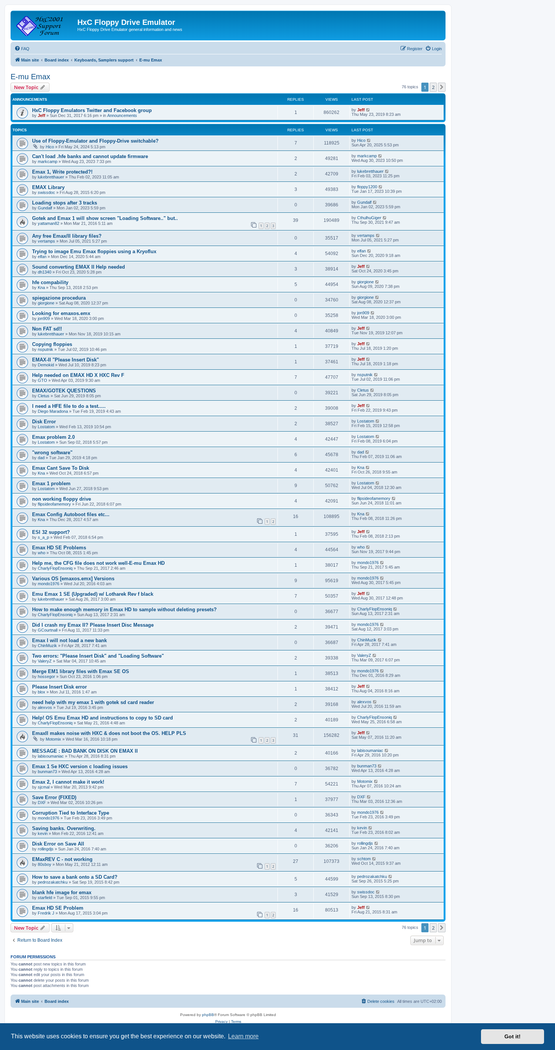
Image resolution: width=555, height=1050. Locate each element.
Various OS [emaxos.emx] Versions (73, 578)
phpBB (208, 1015)
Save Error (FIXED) (54, 797)
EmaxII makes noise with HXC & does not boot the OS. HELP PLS (109, 733)
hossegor (46, 676)
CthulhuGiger (369, 217)
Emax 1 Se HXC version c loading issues (80, 766)
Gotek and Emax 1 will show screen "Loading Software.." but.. (105, 218)
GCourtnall (47, 630)
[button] (442, 87)
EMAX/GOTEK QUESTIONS (64, 391)
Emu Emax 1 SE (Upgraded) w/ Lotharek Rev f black (92, 594)
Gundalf (45, 208)
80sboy (44, 864)
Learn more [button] (243, 1036)
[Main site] (44, 24)
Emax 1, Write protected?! (62, 172)
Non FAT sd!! (47, 329)
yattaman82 (48, 223)
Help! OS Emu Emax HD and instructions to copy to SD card (102, 718)
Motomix (53, 739)
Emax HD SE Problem (57, 908)
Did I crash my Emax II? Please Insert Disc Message (93, 625)
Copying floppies (52, 344)
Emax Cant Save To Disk (60, 468)
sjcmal (43, 787)
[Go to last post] (368, 110)
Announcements (122, 115)
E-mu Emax (30, 76)
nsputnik (45, 349)
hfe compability (50, 282)
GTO (42, 380)
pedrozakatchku (53, 882)
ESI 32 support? (51, 532)
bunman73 (47, 771)
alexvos (45, 707)
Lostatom (46, 426)
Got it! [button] (512, 1036)
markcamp (47, 161)
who (41, 552)
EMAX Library (48, 187)
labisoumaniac (51, 756)
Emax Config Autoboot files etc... (70, 514)
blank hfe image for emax (61, 892)
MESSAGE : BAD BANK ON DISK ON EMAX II (85, 751)
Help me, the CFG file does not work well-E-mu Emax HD (98, 563)
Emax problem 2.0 (53, 437)
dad (41, 457)
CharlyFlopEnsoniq (55, 568)
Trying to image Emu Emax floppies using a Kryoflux (94, 251)
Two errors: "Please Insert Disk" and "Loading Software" (98, 656)
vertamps (46, 241)
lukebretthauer (51, 177)
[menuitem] (21, 48)
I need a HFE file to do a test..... (69, 406)
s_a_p (43, 537)
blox (41, 692)
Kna (41, 287)
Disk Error (44, 421)
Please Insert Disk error (59, 687)
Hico (50, 147)
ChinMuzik (47, 645)
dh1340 (44, 272)
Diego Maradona (53, 411)
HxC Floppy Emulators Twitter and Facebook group (92, 110)
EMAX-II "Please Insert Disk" (65, 360)
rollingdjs (46, 849)
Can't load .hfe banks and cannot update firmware (90, 156)
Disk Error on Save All (58, 844)
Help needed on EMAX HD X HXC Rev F (78, 375)
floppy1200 (367, 186)
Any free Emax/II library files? (67, 236)
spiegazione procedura (59, 298)
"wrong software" (52, 452)
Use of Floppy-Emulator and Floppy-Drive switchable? (95, 141)
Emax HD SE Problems (59, 547)
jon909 (44, 318)
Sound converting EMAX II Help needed (78, 267)
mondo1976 (368, 562)
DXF (42, 802)
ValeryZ (45, 661)
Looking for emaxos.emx (61, 313)
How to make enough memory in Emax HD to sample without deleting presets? (124, 609)
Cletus (43, 396)
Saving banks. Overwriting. (64, 828)
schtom (364, 858)
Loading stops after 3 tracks (64, 203)
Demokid (46, 365)
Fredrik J (46, 913)
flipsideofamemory (54, 504)
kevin (43, 833)
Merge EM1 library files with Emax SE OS (80, 671)
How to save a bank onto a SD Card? (74, 877)
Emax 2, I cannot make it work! (68, 782)
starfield (45, 897)
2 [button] (433, 87)
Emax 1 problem (51, 483)
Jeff (41, 115)
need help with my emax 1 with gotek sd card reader (93, 702)
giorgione (365, 282)
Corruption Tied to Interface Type (70, 813)
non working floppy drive (61, 499)
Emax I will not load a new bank (69, 640)
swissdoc (46, 192)
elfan (42, 256)
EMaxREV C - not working (62, 859)
